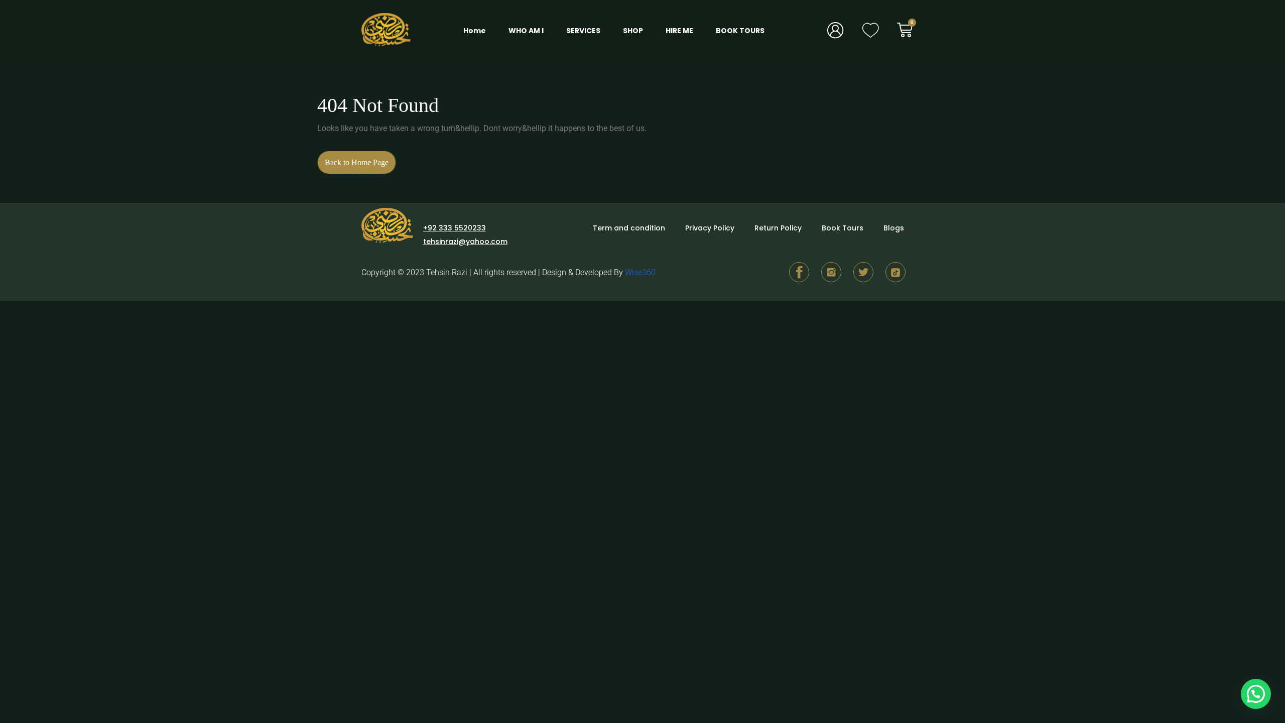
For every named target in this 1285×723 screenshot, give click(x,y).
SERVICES (583, 31)
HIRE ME (679, 31)
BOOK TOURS (740, 31)
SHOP (633, 31)
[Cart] (910, 30)
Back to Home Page (360, 159)
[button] (1256, 694)
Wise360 (640, 272)
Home (474, 31)
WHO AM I (526, 31)
